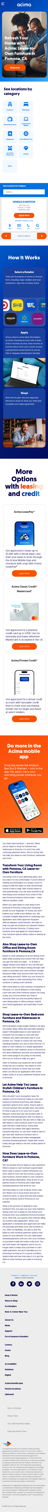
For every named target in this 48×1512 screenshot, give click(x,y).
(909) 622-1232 (24, 210)
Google (35, 831)
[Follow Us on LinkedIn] (20, 1285)
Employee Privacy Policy (16, 1431)
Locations (15, 1275)
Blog (7, 1355)
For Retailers (11, 1306)
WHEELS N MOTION (24, 202)
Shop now (15, 67)
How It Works (11, 1295)
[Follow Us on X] (28, 1285)
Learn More (24, 573)
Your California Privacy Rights (18, 1423)
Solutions (9, 1369)
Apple (14, 831)
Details (19, 228)
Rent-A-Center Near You (16, 1311)
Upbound (9, 1394)
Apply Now (24, 215)
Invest (8, 1350)
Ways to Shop (11, 1300)
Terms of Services (14, 1408)
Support (8, 1331)
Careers (8, 1344)
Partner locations (13, 1388)
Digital (8, 1375)
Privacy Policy (12, 1416)
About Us (9, 1320)
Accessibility (11, 1364)
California (24, 1275)
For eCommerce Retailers (16, 1336)
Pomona (33, 1275)
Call (28, 228)
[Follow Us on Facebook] (11, 1285)
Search (37, 228)
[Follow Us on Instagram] (36, 1285)
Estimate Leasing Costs (24, 220)
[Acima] (24, 6)
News (7, 1325)
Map (9, 228)
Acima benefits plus (14, 1383)
